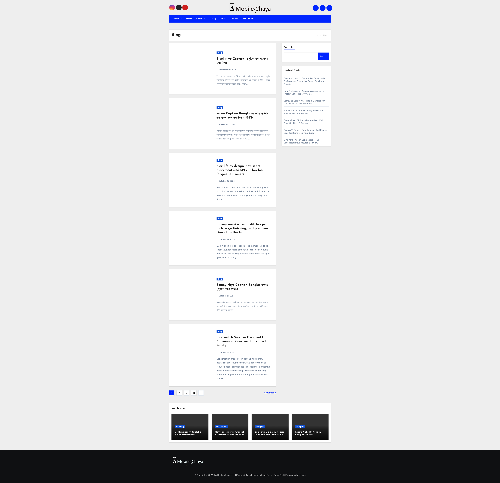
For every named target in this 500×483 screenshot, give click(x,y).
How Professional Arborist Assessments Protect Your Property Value (229, 435)
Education (247, 19)
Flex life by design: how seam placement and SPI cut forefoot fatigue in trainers (240, 170)
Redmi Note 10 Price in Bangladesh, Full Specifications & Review (308, 435)
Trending (180, 427)
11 (194, 393)
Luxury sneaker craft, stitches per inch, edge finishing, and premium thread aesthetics (242, 228)
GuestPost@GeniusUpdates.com (290, 475)
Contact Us (176, 19)
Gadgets (260, 427)
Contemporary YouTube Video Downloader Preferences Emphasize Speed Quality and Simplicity (305, 81)
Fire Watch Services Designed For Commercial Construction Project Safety (242, 341)
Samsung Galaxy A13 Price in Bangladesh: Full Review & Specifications (269, 435)
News (223, 19)
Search (288, 47)
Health (235, 19)
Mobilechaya (255, 475)
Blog (213, 19)
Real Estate (221, 427)
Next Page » (270, 393)
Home (189, 19)
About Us (201, 19)
